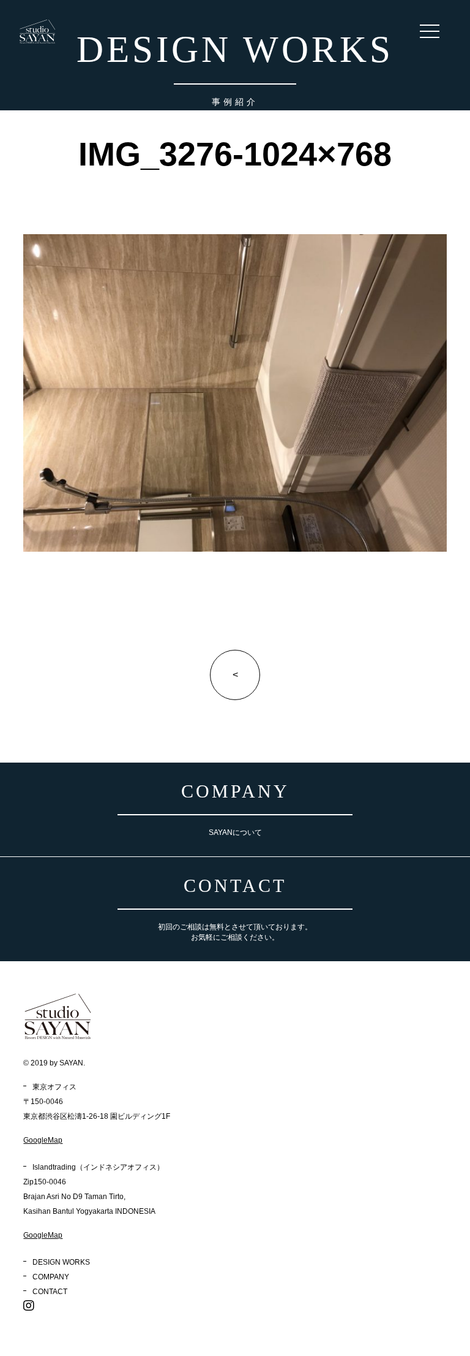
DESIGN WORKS (61, 1262)
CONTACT (49, 1291)
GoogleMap (42, 1140)
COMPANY (50, 1277)
